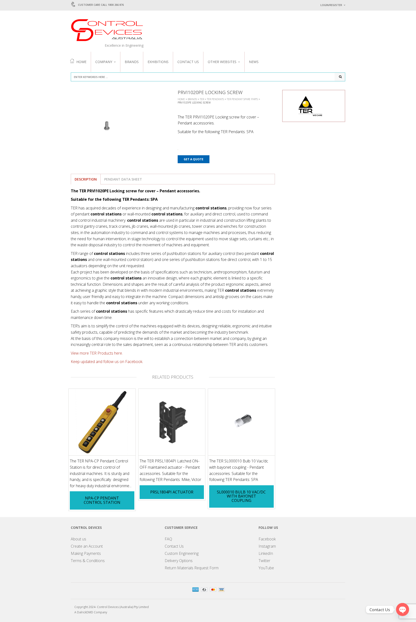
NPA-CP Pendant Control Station (102, 500)
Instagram (267, 546)
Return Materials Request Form (192, 567)
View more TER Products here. (97, 353)
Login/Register (331, 5)
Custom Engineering (182, 553)
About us (78, 539)
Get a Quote (193, 159)
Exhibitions (158, 61)
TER (202, 99)
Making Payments (86, 553)
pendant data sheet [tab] (123, 179)
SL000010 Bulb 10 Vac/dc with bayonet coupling (241, 496)
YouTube (266, 567)
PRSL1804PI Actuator (171, 492)
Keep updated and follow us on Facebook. (107, 361)
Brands (132, 61)
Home (81, 61)
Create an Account (87, 546)
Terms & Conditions (88, 560)
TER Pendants (215, 99)
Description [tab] (86, 179)
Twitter (264, 560)
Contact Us (188, 61)
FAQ (168, 539)
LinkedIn (266, 553)
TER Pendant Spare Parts (242, 99)
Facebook (267, 539)
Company (103, 61)
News (254, 61)
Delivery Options (179, 560)
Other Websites (222, 61)
